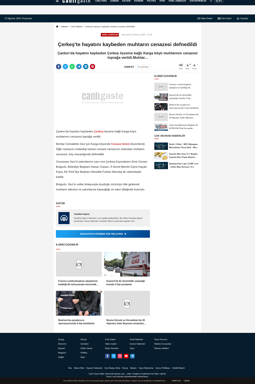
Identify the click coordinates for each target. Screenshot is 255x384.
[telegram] (79, 66)
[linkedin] (85, 66)
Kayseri (61, 348)
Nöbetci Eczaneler (162, 344)
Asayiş (61, 339)
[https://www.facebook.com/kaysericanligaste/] (107, 356)
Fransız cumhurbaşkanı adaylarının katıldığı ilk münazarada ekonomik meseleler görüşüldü (78, 283)
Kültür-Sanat (86, 348)
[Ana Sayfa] (57, 27)
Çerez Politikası (163, 368)
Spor (83, 357)
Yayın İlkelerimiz (146, 368)
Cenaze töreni (120, 143)
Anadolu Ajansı (82, 214)
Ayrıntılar (176, 381)
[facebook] (58, 66)
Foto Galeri (226, 18)
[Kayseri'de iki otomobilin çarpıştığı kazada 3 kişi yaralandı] (127, 264)
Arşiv (132, 348)
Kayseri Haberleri (94, 368)
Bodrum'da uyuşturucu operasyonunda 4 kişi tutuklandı (76, 322)
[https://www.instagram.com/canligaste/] (120, 356)
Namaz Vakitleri (161, 348)
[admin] (132, 356)
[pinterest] (92, 66)
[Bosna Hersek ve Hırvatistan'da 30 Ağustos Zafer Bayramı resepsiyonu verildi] (127, 303)
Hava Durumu (160, 339)
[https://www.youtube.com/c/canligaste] (126, 356)
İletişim (133, 368)
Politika (84, 353)
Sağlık (61, 357)
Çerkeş (98, 131)
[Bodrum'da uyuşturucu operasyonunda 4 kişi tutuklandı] (79, 303)
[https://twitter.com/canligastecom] (113, 356)
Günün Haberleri (137, 344)
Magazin (62, 353)
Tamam (186, 381)
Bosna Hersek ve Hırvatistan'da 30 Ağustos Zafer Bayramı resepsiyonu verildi (126, 322)
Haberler (64, 26)
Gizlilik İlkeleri (178, 368)
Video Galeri (206, 18)
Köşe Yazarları (112, 348)
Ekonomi (62, 344)
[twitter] (65, 66)
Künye (125, 368)
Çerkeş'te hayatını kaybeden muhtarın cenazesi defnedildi (110, 26)
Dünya (84, 339)
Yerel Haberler (77, 26)
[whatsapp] (72, 66)
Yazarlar (244, 18)
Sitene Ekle (79, 368)
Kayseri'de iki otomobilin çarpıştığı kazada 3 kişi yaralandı (125, 282)
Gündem (85, 344)
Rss (70, 368)
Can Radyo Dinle (112, 368)
